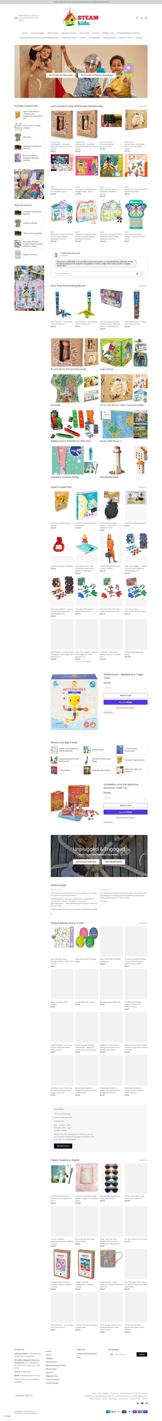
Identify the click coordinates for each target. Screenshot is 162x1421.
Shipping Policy (52, 1376)
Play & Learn (53, 33)
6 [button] (86, 95)
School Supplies (37, 33)
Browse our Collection (86, 861)
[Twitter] (138, 1403)
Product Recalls (52, 1383)
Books (83, 37)
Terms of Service (53, 1379)
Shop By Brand (109, 37)
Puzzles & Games (69, 33)
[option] (81, 71)
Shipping (49, 1358)
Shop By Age (94, 37)
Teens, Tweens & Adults (65, 1160)
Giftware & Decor (69, 37)
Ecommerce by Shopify (29, 1413)
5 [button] (83, 95)
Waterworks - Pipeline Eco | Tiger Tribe (123, 676)
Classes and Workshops (87, 1354)
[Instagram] (146, 1403)
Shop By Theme (125, 37)
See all (142, 106)
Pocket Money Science (71, 74)
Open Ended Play (61, 487)
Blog (79, 1357)
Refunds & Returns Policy (56, 1365)
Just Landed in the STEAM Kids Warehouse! (77, 106)
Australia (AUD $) (24, 1395)
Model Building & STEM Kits (128, 33)
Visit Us (49, 1355)
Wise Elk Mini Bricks (113, 861)
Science (96, 33)
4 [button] (81, 95)
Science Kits (96, 74)
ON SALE (139, 37)
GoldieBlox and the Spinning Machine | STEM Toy (121, 786)
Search (48, 1351)
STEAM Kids (31, 1411)
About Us (49, 1372)
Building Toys (108, 33)
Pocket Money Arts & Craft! (67, 923)
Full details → (109, 712)
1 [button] (73, 95)
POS (15, 1413)
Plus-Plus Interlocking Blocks (68, 285)
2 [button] (75, 95)
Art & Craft (84, 33)
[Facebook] (142, 1403)
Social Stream (51, 1362)
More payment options (125, 707)
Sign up (142, 1354)
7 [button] (88, 95)
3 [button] (78, 95)
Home (25, 33)
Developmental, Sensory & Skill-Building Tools (39, 37)
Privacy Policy (51, 1369)
